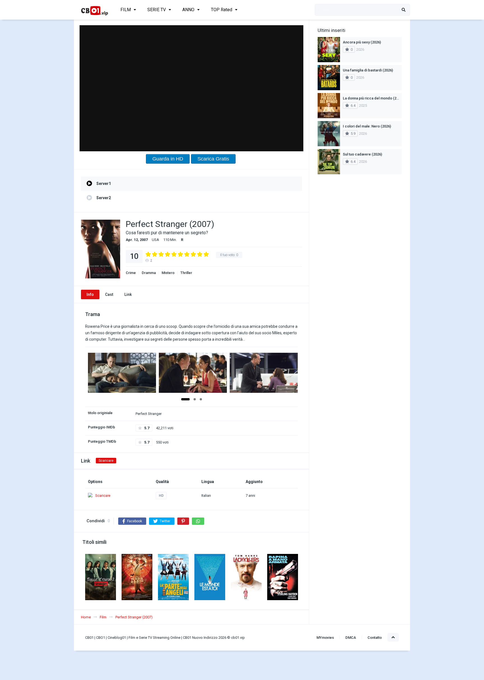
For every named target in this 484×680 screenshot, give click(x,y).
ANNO (188, 9)
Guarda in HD (167, 159)
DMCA (350, 637)
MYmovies (325, 637)
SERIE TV (156, 9)
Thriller (186, 273)
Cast (109, 294)
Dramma (149, 273)
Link (128, 294)
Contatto (374, 637)
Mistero (168, 273)
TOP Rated (221, 9)
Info (90, 294)
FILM (125, 9)
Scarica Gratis (213, 159)
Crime (131, 273)
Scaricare (106, 461)
